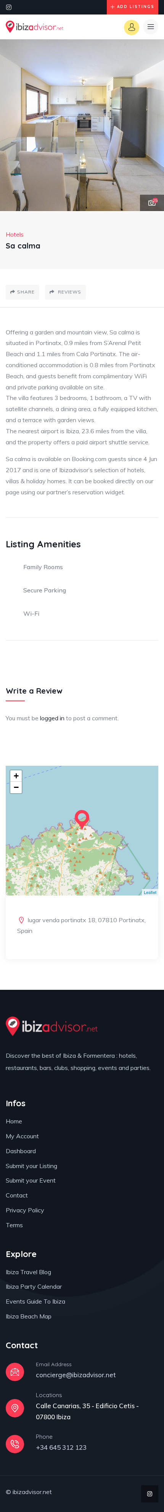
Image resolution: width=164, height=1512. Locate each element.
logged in (52, 718)
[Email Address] (15, 1372)
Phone (44, 1436)
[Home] (34, 27)
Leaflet (150, 892)
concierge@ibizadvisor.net (76, 1375)
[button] (150, 125)
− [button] (16, 787)
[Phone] (15, 1444)
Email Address (54, 1364)
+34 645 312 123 (61, 1447)
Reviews (68, 292)
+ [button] (16, 776)
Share (26, 292)
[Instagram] (9, 7)
